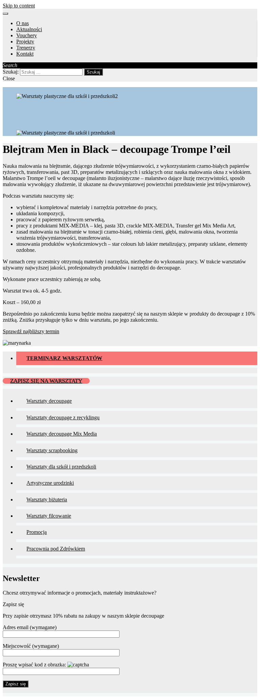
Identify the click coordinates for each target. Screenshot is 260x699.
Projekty (25, 41)
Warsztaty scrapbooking (52, 450)
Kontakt (25, 54)
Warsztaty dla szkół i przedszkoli (61, 467)
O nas (22, 23)
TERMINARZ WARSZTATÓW (64, 358)
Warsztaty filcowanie (48, 516)
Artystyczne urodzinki (50, 483)
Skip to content (19, 5)
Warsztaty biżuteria (46, 499)
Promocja (36, 532)
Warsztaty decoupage (49, 401)
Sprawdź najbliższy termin (31, 331)
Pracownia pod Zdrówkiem (55, 549)
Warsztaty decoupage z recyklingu (63, 417)
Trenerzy (25, 48)
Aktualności (29, 29)
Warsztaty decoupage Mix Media (61, 434)
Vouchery (26, 35)
